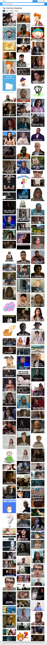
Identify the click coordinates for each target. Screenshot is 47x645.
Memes (16, 10)
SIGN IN (40, 1)
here (4, 643)
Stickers (11, 10)
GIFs (7, 10)
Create (35, 1)
